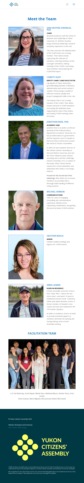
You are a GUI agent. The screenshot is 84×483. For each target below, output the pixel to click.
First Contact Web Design (17, 427)
